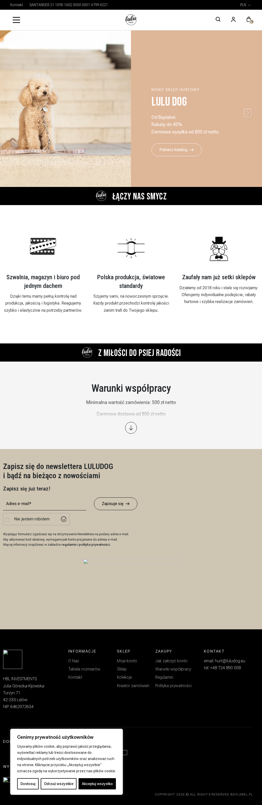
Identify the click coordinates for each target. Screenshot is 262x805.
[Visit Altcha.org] (64, 519)
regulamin (69, 544)
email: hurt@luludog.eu (224, 660)
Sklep (122, 669)
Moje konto (127, 660)
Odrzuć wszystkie (58, 784)
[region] (66, 762)
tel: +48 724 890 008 (222, 667)
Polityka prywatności (173, 685)
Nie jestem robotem (32, 519)
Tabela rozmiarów (84, 669)
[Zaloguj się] (233, 20)
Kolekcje (124, 677)
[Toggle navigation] (16, 20)
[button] (249, 20)
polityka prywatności (94, 544)
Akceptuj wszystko (97, 784)
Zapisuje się (112, 503)
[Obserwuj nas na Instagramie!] (9, 754)
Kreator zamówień (133, 685)
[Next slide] (248, 113)
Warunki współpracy (173, 669)
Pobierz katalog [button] (173, 149)
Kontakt (16, 5)
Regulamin (164, 677)
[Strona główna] (131, 20)
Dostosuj (28, 784)
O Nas (73, 660)
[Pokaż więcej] (131, 428)
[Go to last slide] (14, 113)
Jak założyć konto (171, 660)
